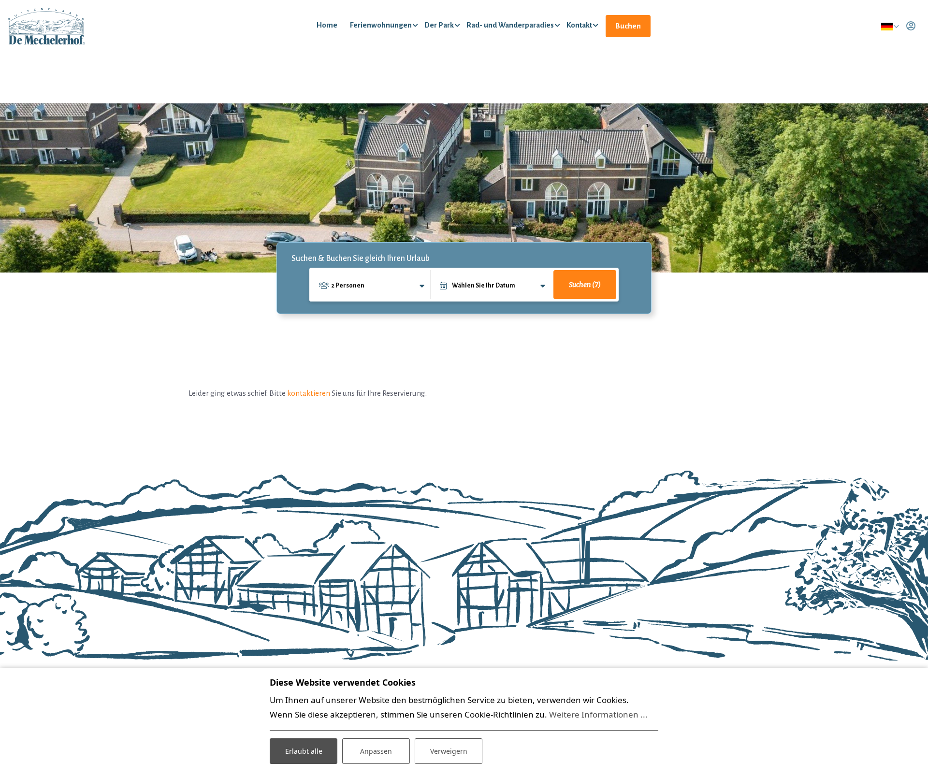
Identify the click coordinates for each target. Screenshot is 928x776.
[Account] (910, 26)
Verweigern (448, 751)
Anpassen (376, 751)
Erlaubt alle (303, 751)
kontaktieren (308, 393)
